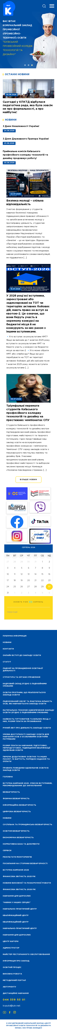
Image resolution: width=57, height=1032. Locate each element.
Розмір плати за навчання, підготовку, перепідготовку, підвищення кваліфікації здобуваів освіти (26, 748)
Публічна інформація (14, 636)
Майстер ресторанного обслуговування (26, 954)
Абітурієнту (9, 987)
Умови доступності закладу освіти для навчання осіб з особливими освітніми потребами (26, 737)
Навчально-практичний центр (20, 909)
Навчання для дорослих (17, 896)
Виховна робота (12, 974)
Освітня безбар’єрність (16, 831)
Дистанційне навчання (16, 993)
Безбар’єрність (11, 792)
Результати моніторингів (17, 857)
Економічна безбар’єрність (18, 837)
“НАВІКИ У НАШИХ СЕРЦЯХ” (17, 902)
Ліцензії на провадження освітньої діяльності (23, 670)
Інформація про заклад (16, 961)
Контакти (8, 649)
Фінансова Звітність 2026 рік (19, 889)
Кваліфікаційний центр (15, 915)
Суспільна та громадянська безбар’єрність (27, 824)
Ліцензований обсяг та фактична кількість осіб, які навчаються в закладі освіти (27, 703)
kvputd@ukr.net (11, 1006)
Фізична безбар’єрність (16, 798)
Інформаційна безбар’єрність (19, 805)
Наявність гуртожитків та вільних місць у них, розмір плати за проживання (27, 720)
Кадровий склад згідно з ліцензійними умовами (25, 685)
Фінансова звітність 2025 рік (19, 876)
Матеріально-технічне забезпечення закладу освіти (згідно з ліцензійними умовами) (28, 711)
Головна (8, 777)
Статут (7, 662)
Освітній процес (12, 967)
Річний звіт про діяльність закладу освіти (27, 728)
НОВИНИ (7, 642)
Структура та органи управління (21, 677)
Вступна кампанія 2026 (16, 870)
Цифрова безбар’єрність (17, 811)
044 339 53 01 (14, 1000)
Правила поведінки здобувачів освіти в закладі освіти (26, 769)
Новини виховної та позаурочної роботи (27, 883)
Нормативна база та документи (21, 844)
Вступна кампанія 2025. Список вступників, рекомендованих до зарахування (27, 784)
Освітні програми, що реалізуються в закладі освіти (24, 694)
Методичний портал (14, 980)
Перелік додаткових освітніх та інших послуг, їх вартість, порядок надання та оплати (26, 759)
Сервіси (7, 850)
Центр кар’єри (10, 941)
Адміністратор (11, 948)
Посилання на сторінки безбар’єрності (25, 863)
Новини (7, 818)
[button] (25, 65)
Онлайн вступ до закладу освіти (22, 655)
